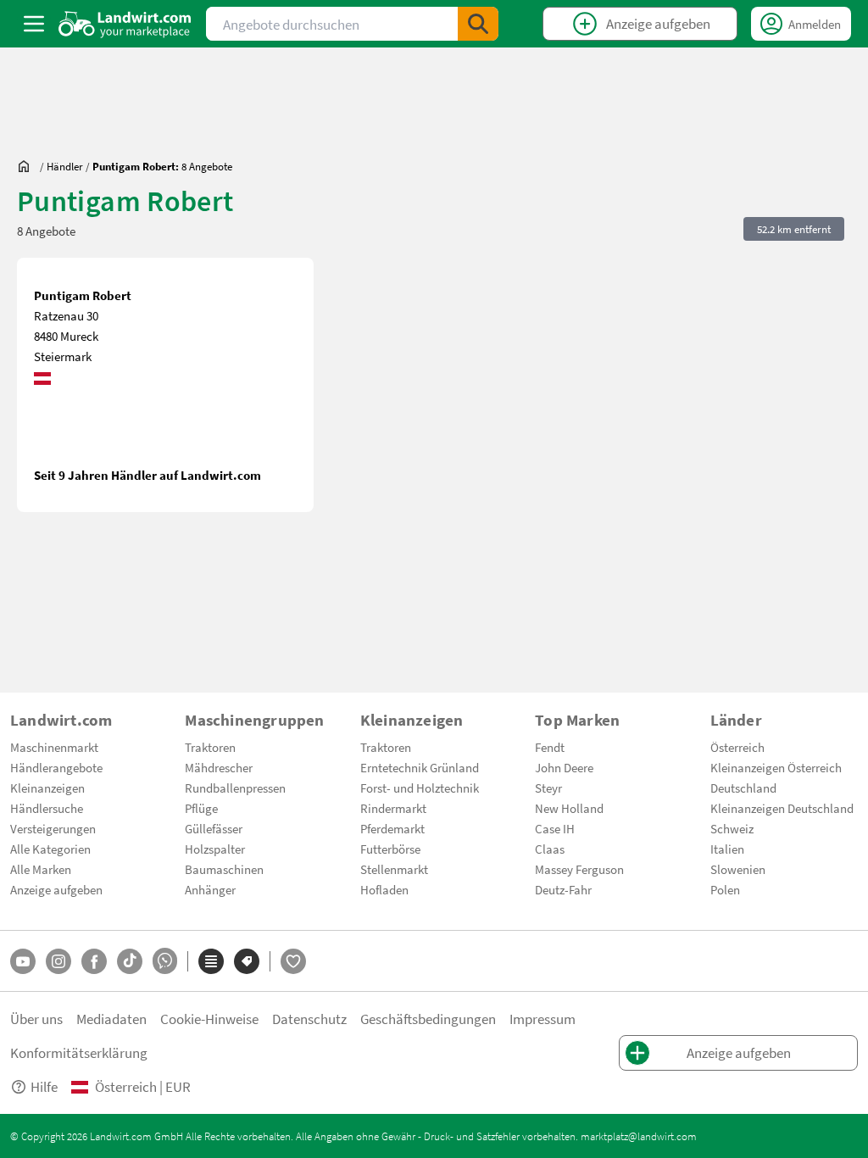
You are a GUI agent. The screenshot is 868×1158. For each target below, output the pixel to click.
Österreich (737, 746)
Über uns (36, 1018)
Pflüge (201, 807)
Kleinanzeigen (47, 787)
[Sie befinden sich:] (28, 166)
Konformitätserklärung (78, 1052)
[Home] (125, 23)
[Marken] (246, 961)
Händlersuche (46, 807)
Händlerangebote (56, 767)
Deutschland (743, 787)
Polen (725, 889)
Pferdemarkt (392, 828)
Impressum (542, 1018)
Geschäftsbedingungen (428, 1018)
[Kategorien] (211, 961)
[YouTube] (23, 961)
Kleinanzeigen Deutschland (782, 807)
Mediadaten (111, 1018)
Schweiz (732, 828)
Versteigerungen (53, 828)
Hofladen (384, 889)
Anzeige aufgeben (56, 889)
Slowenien (737, 868)
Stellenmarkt (394, 868)
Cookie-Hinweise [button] (209, 1018)
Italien (727, 848)
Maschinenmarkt (54, 746)
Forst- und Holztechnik (419, 787)
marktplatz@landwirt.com (639, 1136)
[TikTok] (129, 961)
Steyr (548, 787)
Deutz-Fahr (563, 889)
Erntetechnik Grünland (419, 767)
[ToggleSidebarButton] (34, 23)
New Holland (569, 807)
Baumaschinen (224, 868)
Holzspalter (215, 848)
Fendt (550, 746)
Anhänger (210, 889)
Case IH (555, 828)
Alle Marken (40, 868)
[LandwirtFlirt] (293, 961)
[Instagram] (58, 961)
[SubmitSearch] (478, 24)
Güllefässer (213, 828)
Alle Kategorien (50, 848)
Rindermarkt (393, 807)
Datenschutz (309, 1018)
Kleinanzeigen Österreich (776, 767)
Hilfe (44, 1086)
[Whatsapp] (165, 961)
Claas (550, 848)
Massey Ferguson (579, 868)
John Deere (564, 767)
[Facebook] (94, 961)
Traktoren (210, 746)
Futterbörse (390, 848)
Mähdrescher (219, 767)
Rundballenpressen (235, 787)
